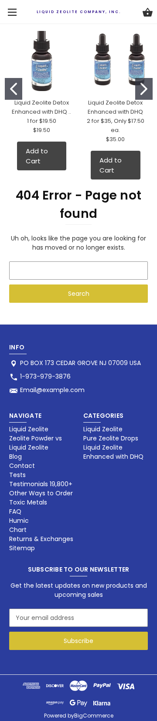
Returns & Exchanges (41, 539)
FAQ (15, 511)
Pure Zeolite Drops (110, 438)
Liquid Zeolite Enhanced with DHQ (113, 452)
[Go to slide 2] (144, 89)
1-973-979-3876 (45, 376)
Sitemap (22, 548)
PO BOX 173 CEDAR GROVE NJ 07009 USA (80, 363)
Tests (17, 475)
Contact (22, 465)
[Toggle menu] (12, 12)
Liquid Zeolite (28, 429)
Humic (19, 520)
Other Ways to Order (41, 493)
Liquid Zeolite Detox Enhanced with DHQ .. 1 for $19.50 (41, 111)
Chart (18, 529)
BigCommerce (93, 715)
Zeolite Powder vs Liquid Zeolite (35, 443)
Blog (15, 456)
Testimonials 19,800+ (40, 484)
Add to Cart (37, 156)
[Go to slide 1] (13, 89)
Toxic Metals (28, 502)
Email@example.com (52, 390)
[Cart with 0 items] (147, 13)
